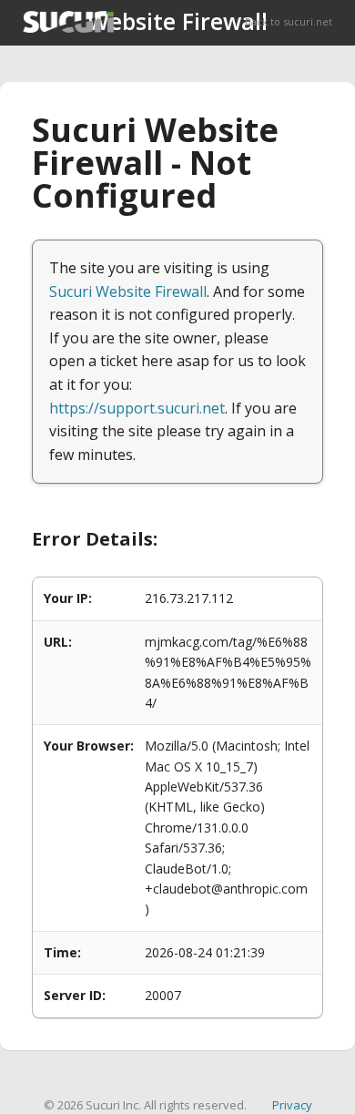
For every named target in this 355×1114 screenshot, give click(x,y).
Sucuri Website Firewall (128, 291)
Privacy (292, 1105)
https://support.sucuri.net (137, 408)
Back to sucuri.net (288, 21)
